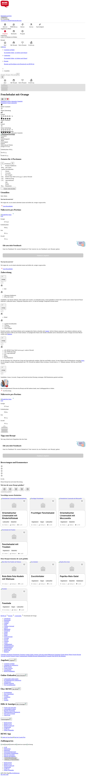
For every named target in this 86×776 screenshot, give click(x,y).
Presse (5, 698)
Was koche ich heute (9, 713)
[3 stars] (16, 489)
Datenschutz (7, 748)
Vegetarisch (4, 101)
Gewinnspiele (7, 669)
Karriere (6, 695)
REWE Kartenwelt (9, 725)
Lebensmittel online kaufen (11, 679)
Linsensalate (18, 615)
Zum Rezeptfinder (8, 206)
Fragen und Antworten (10, 707)
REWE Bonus (8, 666)
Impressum (7, 750)
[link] (44, 51)
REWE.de (3, 615)
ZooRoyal (6, 728)
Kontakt (6, 700)
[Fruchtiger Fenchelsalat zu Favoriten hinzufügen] (53, 501)
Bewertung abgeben (6, 492)
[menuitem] (5, 25)
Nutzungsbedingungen (10, 751)
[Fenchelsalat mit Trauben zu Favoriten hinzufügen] (24, 532)
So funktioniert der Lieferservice (12, 680)
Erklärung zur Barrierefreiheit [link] (12, 759)
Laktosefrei (14, 101)
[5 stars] (28, 489)
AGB (5, 747)
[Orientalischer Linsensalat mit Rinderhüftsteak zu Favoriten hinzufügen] (24, 501)
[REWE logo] (3, 47)
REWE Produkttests (9, 671)
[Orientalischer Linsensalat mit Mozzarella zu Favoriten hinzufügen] (82, 501)
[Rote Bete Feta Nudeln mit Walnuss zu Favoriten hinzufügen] (24, 565)
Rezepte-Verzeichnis (9, 710)
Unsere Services (8, 668)
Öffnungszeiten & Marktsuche (12, 712)
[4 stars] (22, 489)
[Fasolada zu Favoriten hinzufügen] (24, 591)
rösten (82, 360)
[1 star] (4, 489)
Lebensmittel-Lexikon (10, 709)
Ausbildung (7, 697)
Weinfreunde (7, 727)
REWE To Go (8, 724)
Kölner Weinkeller (9, 730)
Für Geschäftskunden (9, 685)
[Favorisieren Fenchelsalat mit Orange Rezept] (6, 99)
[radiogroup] (43, 489)
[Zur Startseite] (6, 10)
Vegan (9, 101)
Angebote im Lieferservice (11, 665)
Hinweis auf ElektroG (10, 756)
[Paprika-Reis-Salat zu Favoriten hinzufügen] (82, 565)
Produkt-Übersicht (9, 683)
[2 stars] (10, 489)
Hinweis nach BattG (9, 755)
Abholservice (7, 682)
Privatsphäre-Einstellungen (11, 753)
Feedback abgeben (43, 255)
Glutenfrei (20, 101)
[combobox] (8, 75)
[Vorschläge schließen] (2, 77)
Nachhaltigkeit (8, 692)
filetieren (9, 334)
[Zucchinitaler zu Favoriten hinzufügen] (53, 565)
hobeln (47, 331)
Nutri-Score (7, 715)
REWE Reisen (8, 722)
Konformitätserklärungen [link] (11, 758)
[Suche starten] (18, 74)
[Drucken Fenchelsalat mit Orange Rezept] (2, 99)
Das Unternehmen (9, 694)
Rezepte (10, 615)
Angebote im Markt (9, 663)
